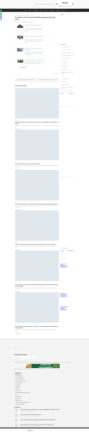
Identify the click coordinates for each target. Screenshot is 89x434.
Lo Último (26, 15)
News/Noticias (65, 69)
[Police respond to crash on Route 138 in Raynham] (37, 145)
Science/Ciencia (65, 78)
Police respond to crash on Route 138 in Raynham (27, 163)
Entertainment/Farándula (67, 55)
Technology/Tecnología (20, 404)
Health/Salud (18, 384)
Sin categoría (65, 81)
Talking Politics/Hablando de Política (67, 88)
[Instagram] (20, 4)
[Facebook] (17, 4)
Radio (16, 394)
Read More (29, 54)
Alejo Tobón (22, 426)
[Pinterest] (1, 16)
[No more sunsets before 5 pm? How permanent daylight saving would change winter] (37, 185)
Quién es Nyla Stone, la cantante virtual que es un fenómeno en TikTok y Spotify (35, 244)
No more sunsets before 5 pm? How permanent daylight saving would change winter (36, 204)
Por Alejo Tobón (56, 73)
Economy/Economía (19, 15)
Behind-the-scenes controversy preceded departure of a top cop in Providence (48, 79)
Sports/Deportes (65, 84)
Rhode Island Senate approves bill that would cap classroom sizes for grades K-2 (26, 79)
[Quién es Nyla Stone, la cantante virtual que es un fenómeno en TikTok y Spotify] (37, 225)
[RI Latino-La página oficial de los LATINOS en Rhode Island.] (44, 4)
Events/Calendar (65, 58)
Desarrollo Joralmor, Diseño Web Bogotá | (39, 427)
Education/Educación (66, 52)
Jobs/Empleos (64, 63)
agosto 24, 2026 (18, 161)
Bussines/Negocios (18, 375)
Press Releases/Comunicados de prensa (67, 73)
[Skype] (1, 19)
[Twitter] (51, 73)
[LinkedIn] (1, 18)
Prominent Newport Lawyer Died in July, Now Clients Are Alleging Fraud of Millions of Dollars (39, 409)
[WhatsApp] (1, 14)
